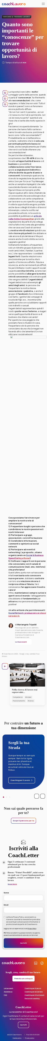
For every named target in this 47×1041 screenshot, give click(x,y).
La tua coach (8, 988)
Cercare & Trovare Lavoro (16, 17)
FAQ (5, 995)
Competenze (17, 697)
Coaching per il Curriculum (34, 995)
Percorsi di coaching (32, 998)
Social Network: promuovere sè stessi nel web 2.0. (27, 614)
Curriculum (16, 666)
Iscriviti (23, 1025)
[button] (23, 642)
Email (6, 905)
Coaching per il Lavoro (33, 988)
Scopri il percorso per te (23, 820)
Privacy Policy (32, 929)
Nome (6, 893)
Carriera (31, 666)
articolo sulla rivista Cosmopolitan (25, 217)
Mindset (28, 697)
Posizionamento (19, 701)
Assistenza (8, 992)
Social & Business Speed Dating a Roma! (26, 556)
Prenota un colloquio (23, 978)
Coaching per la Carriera (34, 992)
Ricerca (31, 701)
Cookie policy (17, 1038)
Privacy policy (29, 1038)
